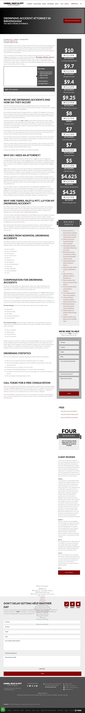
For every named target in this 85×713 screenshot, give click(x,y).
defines (10, 106)
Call (66, 607)
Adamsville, (20, 695)
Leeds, (40, 695)
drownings (19, 369)
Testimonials (50, 3)
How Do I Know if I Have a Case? (69, 414)
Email (72, 607)
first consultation (10, 394)
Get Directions (43, 83)
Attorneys (29, 3)
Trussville (65, 695)
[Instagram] (32, 686)
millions (47, 220)
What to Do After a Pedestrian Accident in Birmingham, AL (68, 276)
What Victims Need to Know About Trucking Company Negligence (69, 306)
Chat (78, 607)
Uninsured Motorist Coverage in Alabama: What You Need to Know (69, 299)
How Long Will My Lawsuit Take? (69, 417)
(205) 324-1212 (74, 3)
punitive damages (34, 341)
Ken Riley (16, 215)
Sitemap (66, 710)
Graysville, (60, 695)
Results (44, 3)
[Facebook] (27, 686)
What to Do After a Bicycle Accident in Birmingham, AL (70, 269)
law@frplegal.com (69, 689)
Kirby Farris (24, 215)
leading (49, 45)
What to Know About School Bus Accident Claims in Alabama (68, 241)
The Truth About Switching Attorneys (48, 710)
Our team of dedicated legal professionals (14, 388)
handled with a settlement (39, 186)
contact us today (8, 611)
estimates (30, 49)
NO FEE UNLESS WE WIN (46, 611)
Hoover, (32, 695)
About (56, 3)
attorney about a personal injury (33, 162)
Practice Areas (37, 3)
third (47, 47)
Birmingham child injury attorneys (45, 57)
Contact (66, 3)
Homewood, (26, 695)
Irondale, (36, 695)
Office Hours (42, 81)
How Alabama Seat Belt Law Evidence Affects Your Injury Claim (70, 248)
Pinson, (44, 695)
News (38, 710)
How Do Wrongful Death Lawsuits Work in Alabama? (69, 289)
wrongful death (28, 212)
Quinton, (49, 695)
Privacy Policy (60, 710)
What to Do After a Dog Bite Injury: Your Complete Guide (69, 319)
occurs (10, 130)
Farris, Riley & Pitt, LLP (12, 41)
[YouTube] (30, 686)
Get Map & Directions (50, 687)
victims (24, 376)
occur (15, 367)
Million (69, 55)
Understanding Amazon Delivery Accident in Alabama (69, 263)
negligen (43, 292)
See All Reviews (69, 572)
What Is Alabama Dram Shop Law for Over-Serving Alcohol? (70, 282)
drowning (28, 360)
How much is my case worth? (72, 20)
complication (7, 117)
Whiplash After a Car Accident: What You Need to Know (69, 312)
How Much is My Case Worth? (69, 411)
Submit (69, 393)
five (12, 363)
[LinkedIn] (37, 686)
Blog (62, 3)
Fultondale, (54, 695)
